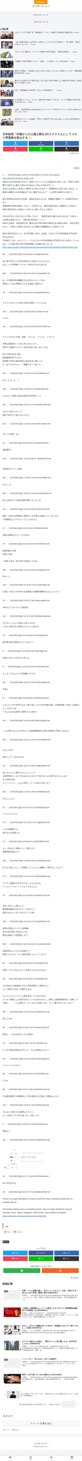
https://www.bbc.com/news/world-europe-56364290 (24, 1216)
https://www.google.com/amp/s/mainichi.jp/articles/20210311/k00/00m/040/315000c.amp (40, 247)
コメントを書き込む (41, 1423)
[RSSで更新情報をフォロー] (60, 1270)
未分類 (6, 1242)
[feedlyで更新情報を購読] (21, 1270)
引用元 (76, 168)
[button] (76, 683)
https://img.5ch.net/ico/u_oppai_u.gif (18, 178)
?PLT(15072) (54, 175)
